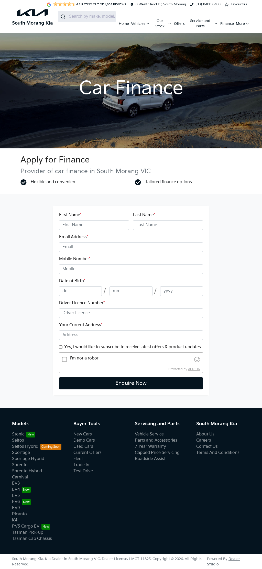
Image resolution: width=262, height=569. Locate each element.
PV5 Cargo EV (25, 526)
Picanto (19, 514)
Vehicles (138, 23)
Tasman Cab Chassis (32, 538)
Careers (203, 440)
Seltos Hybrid (25, 446)
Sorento (20, 465)
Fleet (78, 458)
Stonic (18, 434)
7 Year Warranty (150, 446)
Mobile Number (74, 259)
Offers (179, 23)
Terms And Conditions (217, 452)
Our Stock (160, 23)
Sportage (21, 452)
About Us (205, 434)
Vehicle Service (149, 434)
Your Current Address (80, 325)
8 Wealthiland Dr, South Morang (161, 4)
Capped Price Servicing (157, 452)
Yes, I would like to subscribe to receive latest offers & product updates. (133, 347)
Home (124, 23)
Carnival (20, 477)
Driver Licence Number (82, 303)
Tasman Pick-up (27, 532)
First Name (70, 215)
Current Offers (87, 452)
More (240, 23)
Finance (227, 23)
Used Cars (83, 446)
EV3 (16, 483)
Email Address (73, 237)
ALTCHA (194, 369)
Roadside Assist (150, 458)
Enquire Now (131, 383)
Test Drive (83, 471)
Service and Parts (200, 23)
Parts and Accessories (156, 440)
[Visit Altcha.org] (197, 359)
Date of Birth (72, 281)
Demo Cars (84, 440)
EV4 (16, 489)
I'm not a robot (84, 358)
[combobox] (87, 16)
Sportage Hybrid (28, 458)
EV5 (16, 495)
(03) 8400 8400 (208, 4)
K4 (14, 520)
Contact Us (207, 446)
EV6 (16, 501)
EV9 (16, 508)
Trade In (81, 465)
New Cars (82, 434)
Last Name (144, 215)
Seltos (18, 440)
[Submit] (63, 16)
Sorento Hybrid (27, 471)
